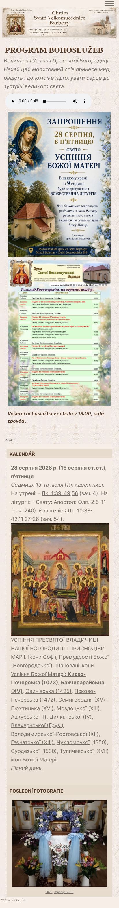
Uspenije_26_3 (63, 892)
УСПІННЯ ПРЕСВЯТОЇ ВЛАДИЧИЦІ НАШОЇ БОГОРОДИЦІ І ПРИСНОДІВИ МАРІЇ (58, 648)
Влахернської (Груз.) (37, 725)
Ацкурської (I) (29, 717)
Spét (8, 440)
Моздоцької (72, 708)
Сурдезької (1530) (34, 751)
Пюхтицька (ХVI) (32, 708)
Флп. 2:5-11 (92, 502)
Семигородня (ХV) (81, 700)
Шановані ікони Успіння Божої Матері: (52, 673)
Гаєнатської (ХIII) (32, 742)
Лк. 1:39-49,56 (60, 493)
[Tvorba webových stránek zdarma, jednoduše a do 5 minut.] (25, 900)
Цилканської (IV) (70, 717)
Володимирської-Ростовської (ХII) (55, 734)
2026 (48, 892)
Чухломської (73, 742)
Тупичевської (77, 751)
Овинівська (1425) (48, 691)
